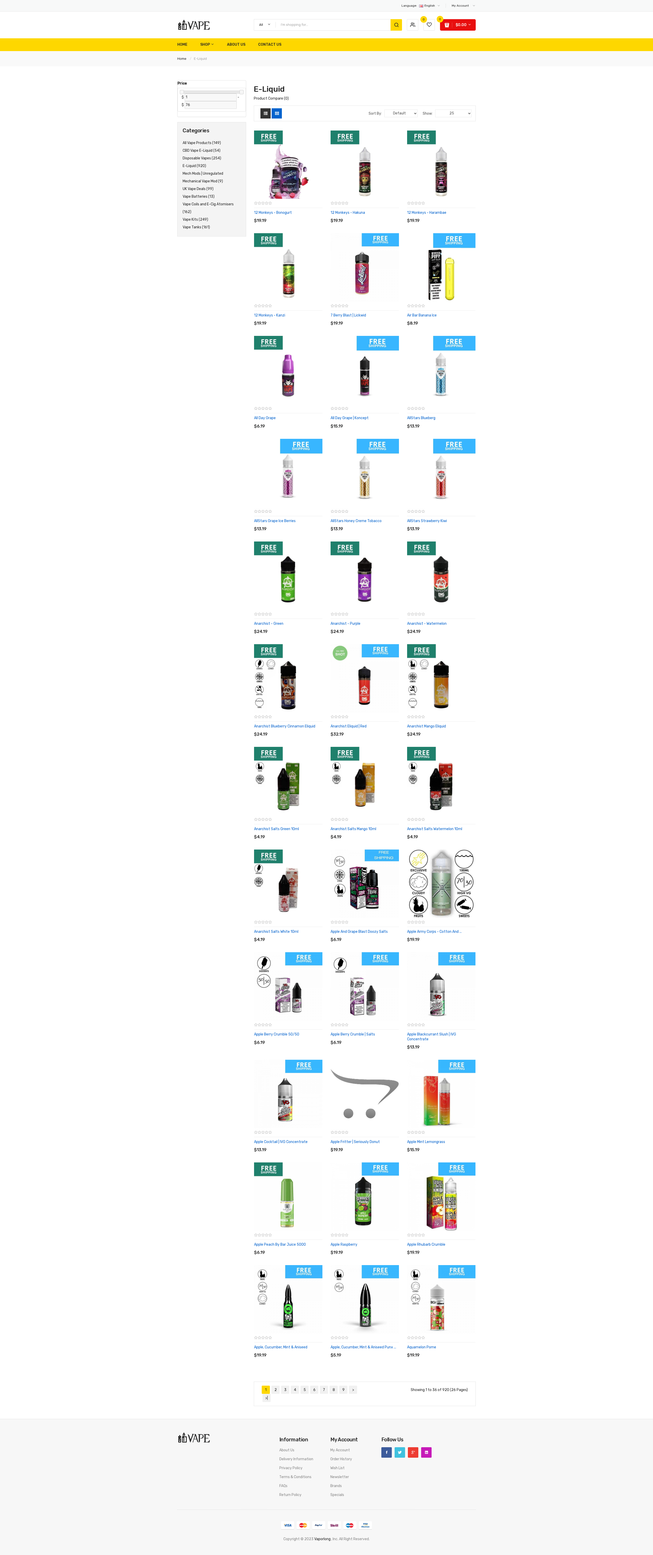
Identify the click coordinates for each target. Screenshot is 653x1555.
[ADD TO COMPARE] (290, 215)
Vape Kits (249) (195, 219)
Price (182, 83)
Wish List (337, 1468)
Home (181, 59)
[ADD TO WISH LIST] (300, 215)
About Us (286, 1450)
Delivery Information (296, 1459)
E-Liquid (200, 59)
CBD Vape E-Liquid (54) (201, 150)
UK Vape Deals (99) (198, 189)
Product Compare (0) (271, 98)
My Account (340, 1450)
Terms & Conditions (295, 1477)
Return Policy (290, 1495)
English (418, 5)
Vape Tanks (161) (196, 227)
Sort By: (375, 113)
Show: (428, 113)
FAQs (283, 1486)
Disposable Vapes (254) (202, 158)
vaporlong (322, 1539)
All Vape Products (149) (202, 143)
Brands (336, 1486)
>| (266, 1398)
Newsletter (339, 1477)
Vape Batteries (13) (199, 196)
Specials (337, 1495)
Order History (341, 1459)
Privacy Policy (291, 1468)
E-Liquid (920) (194, 166)
